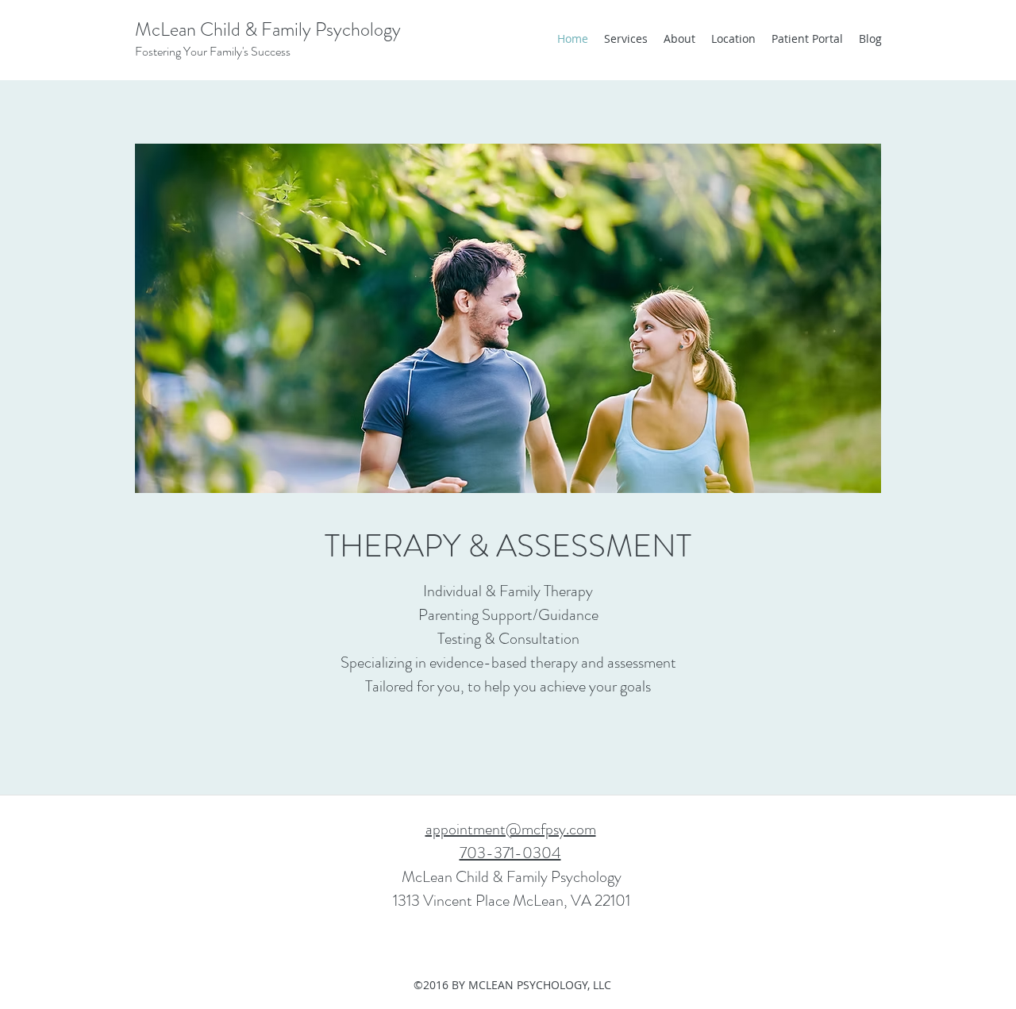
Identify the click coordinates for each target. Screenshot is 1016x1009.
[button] (508, 318)
